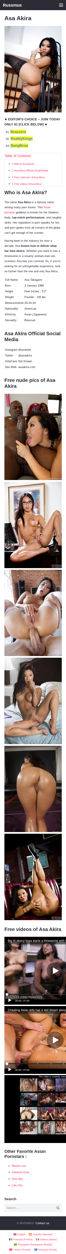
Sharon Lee (19, 1165)
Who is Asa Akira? (24, 163)
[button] (61, 5)
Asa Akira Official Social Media (31, 170)
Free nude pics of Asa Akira (29, 177)
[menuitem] (19, 1234)
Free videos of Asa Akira (27, 183)
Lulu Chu (17, 1185)
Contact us (42, 1223)
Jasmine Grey (20, 1172)
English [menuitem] (21, 1234)
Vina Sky (17, 1179)
